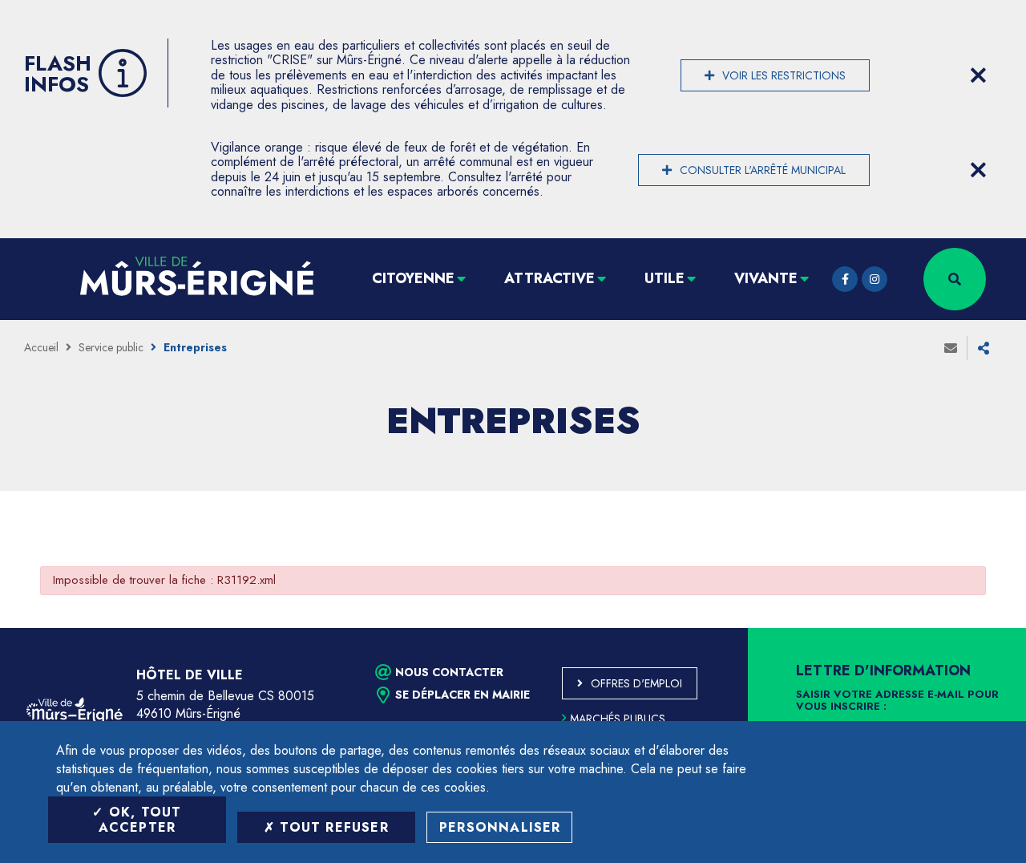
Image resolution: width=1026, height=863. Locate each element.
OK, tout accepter (140, 820)
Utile (664, 278)
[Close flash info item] (978, 75)
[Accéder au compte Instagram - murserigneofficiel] (874, 279)
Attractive (549, 278)
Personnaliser (500, 827)
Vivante (766, 278)
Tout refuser (332, 827)
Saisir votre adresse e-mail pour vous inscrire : (897, 701)
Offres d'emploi (636, 683)
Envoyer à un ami (951, 348)
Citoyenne (413, 278)
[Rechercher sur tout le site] (954, 279)
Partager (983, 348)
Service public (111, 347)
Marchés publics (617, 718)
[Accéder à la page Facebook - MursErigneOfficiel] (845, 279)
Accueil (41, 347)
